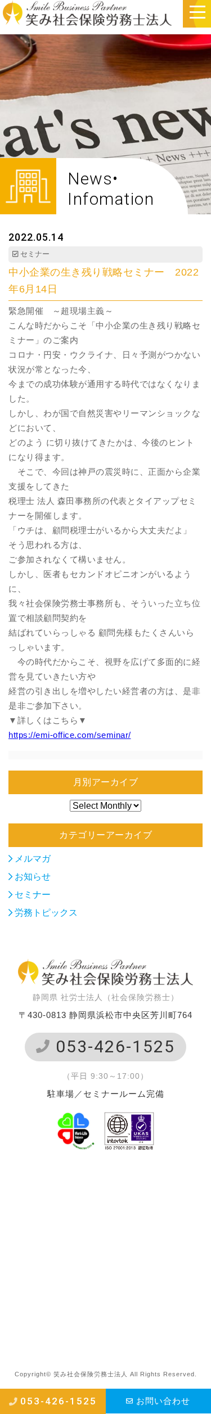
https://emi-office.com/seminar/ (69, 735)
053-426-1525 (113, 1046)
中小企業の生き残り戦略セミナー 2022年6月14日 (103, 281)
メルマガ (31, 858)
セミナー (31, 894)
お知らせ (31, 876)
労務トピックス (45, 912)
